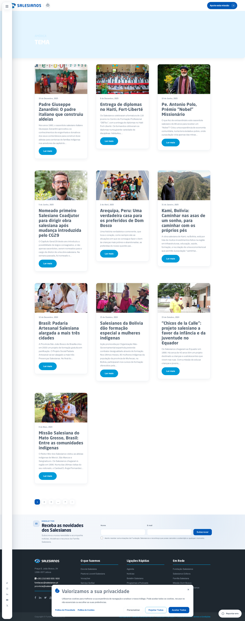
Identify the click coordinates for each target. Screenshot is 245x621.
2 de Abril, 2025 (107, 205)
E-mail (149, 525)
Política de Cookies (86, 610)
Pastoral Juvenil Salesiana (93, 573)
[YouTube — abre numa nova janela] (7, 599)
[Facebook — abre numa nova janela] (7, 582)
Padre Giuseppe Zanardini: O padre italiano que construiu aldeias (61, 112)
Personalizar (133, 610)
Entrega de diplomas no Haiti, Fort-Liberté (121, 107)
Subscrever (203, 532)
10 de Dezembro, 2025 (48, 98)
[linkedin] (40, 597)
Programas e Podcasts (137, 583)
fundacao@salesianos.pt (46, 582)
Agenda (130, 569)
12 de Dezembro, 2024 (48, 317)
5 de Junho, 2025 (46, 205)
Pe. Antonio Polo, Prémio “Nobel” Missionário (179, 109)
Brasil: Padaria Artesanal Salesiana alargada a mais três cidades (59, 330)
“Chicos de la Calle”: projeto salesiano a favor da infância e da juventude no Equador (184, 332)
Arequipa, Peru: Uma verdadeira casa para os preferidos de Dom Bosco (122, 218)
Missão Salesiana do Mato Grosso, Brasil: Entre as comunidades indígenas (61, 440)
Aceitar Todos (179, 610)
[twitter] (45, 597)
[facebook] (35, 597)
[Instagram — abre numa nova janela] (7, 588)
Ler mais (47, 151)
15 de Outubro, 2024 (109, 317)
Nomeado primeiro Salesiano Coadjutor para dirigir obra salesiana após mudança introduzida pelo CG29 (60, 223)
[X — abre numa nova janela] (7, 605)
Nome (103, 525)
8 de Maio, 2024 (45, 427)
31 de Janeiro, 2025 (170, 205)
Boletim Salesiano (135, 578)
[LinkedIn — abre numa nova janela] (7, 594)
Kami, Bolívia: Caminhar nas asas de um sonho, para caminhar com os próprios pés (183, 220)
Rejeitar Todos (155, 610)
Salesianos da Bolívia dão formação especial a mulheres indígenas (121, 330)
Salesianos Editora (181, 573)
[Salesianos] (29, 5)
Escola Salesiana (89, 569)
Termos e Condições (201, 616)
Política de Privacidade (65, 610)
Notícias (130, 573)
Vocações (85, 578)
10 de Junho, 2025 (170, 98)
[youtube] (50, 597)
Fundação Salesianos (183, 569)
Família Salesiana (181, 578)
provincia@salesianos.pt (46, 586)
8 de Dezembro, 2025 (109, 98)
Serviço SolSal (87, 583)
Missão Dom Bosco (182, 583)
